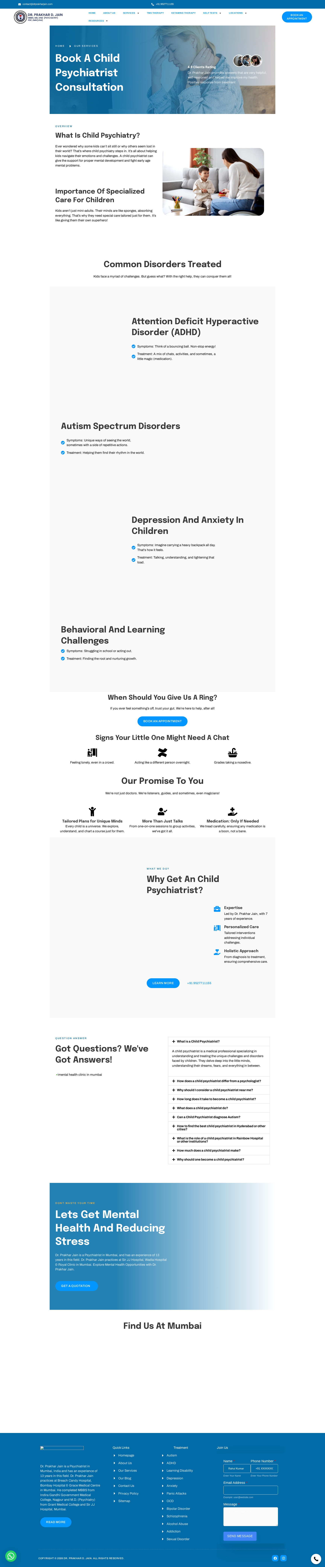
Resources (96, 21)
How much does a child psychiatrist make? (209, 1150)
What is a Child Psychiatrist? (198, 1041)
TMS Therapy (155, 13)
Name (229, 1461)
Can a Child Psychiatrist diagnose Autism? (208, 1117)
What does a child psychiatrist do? (202, 1108)
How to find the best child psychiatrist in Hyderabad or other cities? (221, 1127)
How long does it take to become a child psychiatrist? (216, 1099)
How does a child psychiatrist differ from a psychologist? (219, 1081)
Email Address (235, 1483)
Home (92, 13)
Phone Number (263, 1461)
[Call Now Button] (316, 1559)
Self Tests (210, 13)
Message (231, 1504)
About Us (109, 13)
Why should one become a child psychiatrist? (210, 1159)
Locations (236, 13)
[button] (219, 1041)
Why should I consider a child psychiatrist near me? (215, 1090)
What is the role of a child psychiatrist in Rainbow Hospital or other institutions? (220, 1140)
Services (129, 13)
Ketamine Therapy (183, 13)
